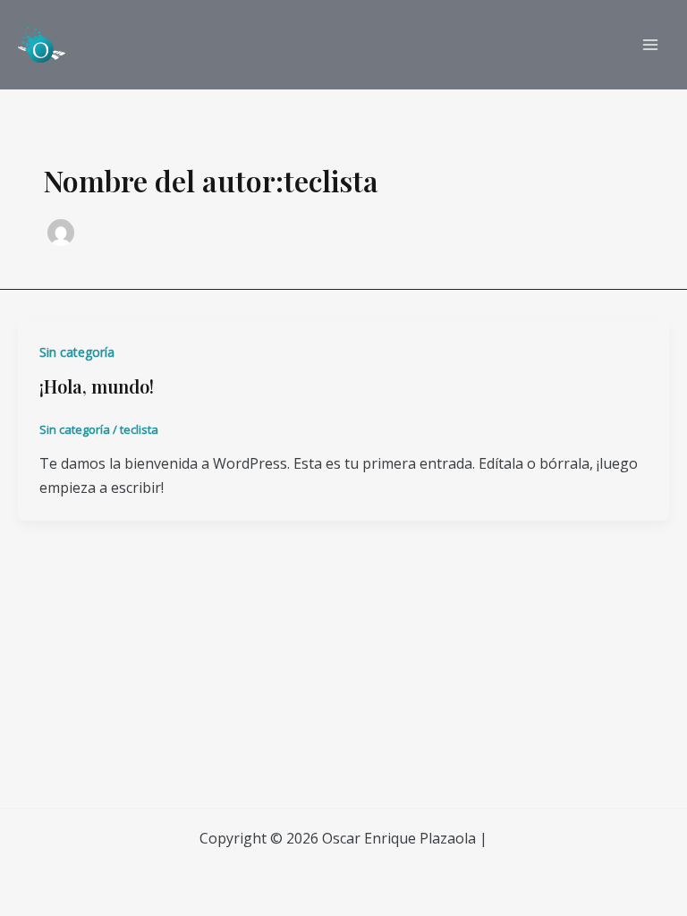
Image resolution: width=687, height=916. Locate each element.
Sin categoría (76, 352)
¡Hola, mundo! (96, 386)
